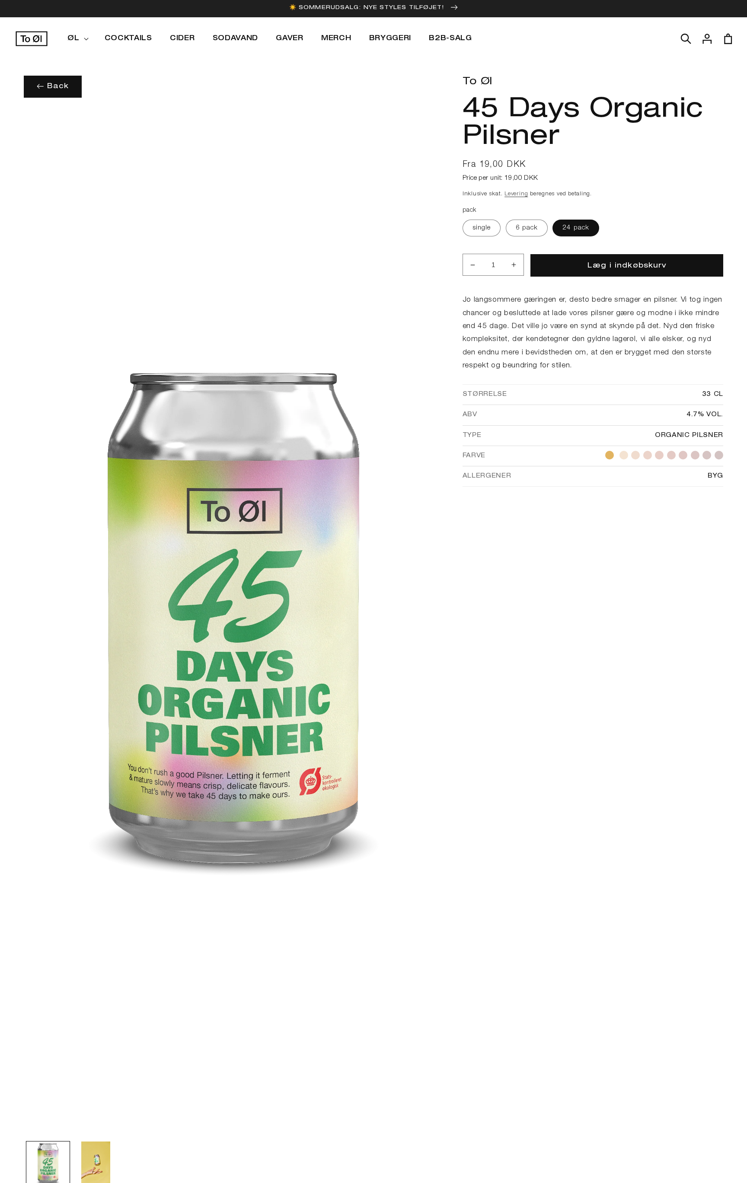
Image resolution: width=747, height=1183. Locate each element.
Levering (516, 194)
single (481, 228)
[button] (77, 39)
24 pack (575, 228)
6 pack (527, 228)
